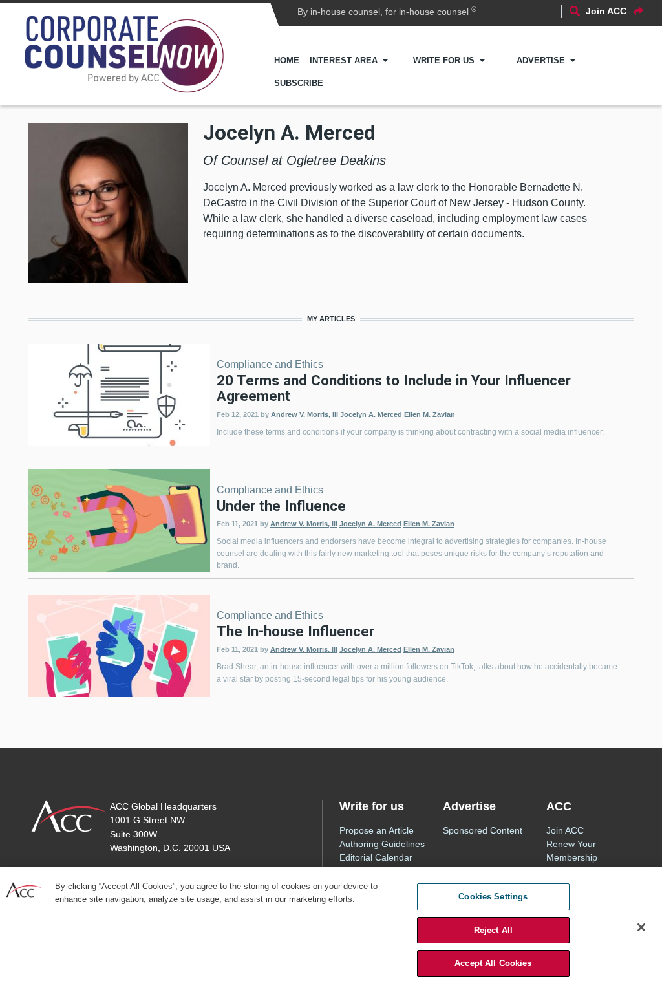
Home (286, 60)
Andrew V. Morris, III (304, 414)
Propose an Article (376, 830)
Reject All (493, 930)
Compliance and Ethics (270, 364)
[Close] (641, 927)
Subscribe (298, 83)
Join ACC (565, 830)
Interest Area (344, 60)
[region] (331, 928)
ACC (69, 816)
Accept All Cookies (492, 963)
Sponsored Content (482, 830)
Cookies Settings (493, 896)
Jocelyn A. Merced (371, 414)
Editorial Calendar (375, 857)
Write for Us (444, 60)
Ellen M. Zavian (429, 414)
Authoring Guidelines (382, 844)
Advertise (541, 60)
